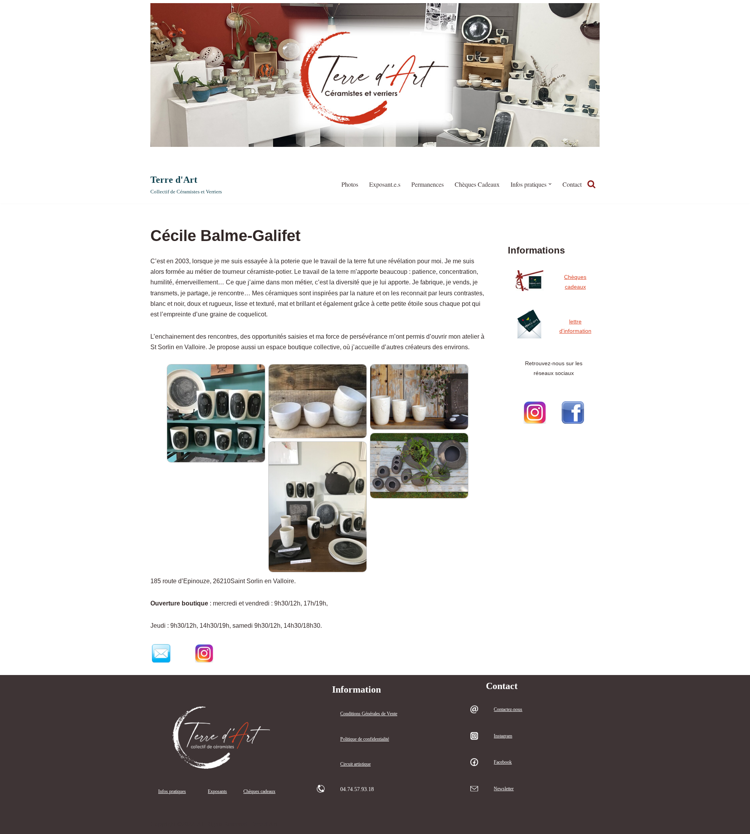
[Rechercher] (591, 184)
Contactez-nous (508, 709)
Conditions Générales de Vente (368, 713)
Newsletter (504, 788)
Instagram (503, 736)
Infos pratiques (172, 791)
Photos (349, 184)
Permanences (427, 184)
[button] (550, 184)
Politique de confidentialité (364, 739)
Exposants (217, 791)
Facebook (503, 762)
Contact (572, 184)
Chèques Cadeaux (477, 184)
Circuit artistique (355, 764)
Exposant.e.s (384, 184)
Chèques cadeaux (259, 791)
